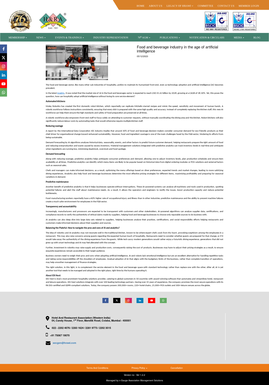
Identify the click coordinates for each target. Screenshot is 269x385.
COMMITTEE (205, 6)
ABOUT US (155, 6)
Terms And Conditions (97, 367)
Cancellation (177, 367)
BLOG (256, 37)
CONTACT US (226, 6)
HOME (140, 6)
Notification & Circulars (206, 37)
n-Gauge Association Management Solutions (141, 380)
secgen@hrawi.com (64, 343)
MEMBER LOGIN (249, 6)
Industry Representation (110, 37)
